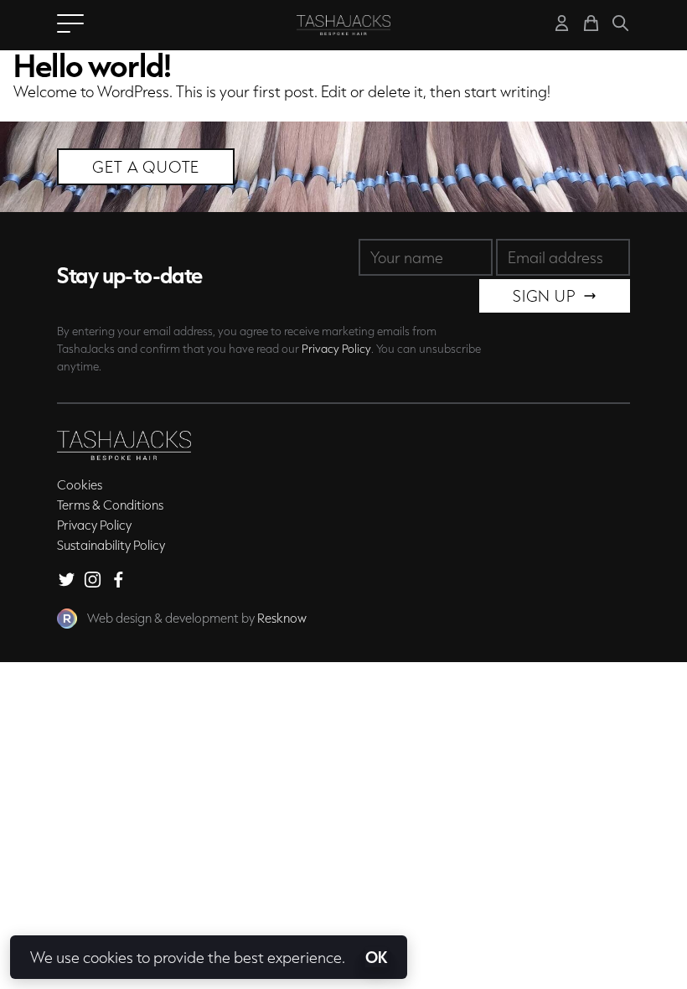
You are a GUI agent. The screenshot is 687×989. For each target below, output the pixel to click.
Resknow (282, 617)
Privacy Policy (336, 348)
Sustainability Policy (111, 544)
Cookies (79, 484)
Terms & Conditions (110, 504)
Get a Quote (145, 167)
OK (376, 957)
